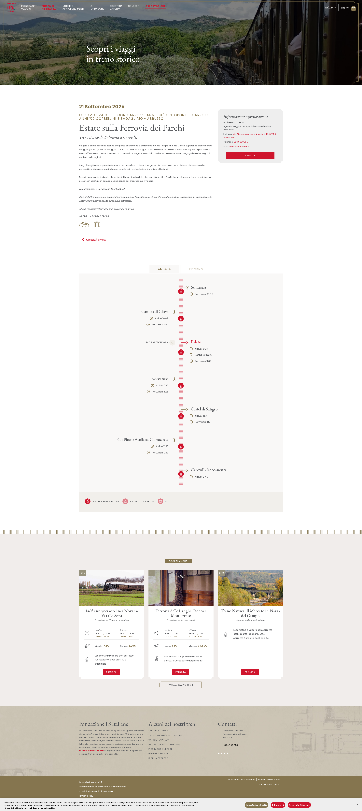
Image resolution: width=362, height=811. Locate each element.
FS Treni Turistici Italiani (91, 750)
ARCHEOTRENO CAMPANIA (164, 744)
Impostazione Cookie (269, 784)
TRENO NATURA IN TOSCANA (166, 735)
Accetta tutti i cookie (299, 805)
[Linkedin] (227, 753)
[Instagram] (221, 753)
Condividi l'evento (96, 240)
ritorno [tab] (196, 269)
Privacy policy (86, 795)
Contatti (133, 6)
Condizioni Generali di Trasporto (96, 791)
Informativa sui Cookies (269, 779)
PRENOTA (250, 155)
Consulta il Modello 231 (91, 782)
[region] (181, 804)
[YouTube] (224, 753)
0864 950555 (241, 141)
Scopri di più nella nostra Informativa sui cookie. (30, 808)
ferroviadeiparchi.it (239, 146)
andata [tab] (164, 269)
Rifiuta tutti (278, 805)
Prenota (111, 672)
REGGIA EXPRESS (158, 753)
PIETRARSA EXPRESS (160, 748)
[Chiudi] (357, 804)
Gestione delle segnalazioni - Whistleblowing (102, 786)
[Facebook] (218, 753)
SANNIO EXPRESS (158, 739)
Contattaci (231, 745)
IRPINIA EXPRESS (158, 758)
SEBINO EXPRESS (158, 730)
